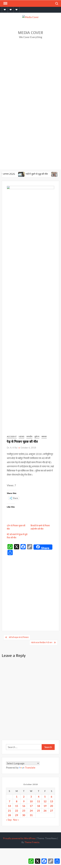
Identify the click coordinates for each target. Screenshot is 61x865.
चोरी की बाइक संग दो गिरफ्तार (19, 637)
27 (51, 810)
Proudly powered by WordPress (19, 838)
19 (45, 805)
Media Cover (30, 32)
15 (16, 805)
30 (23, 815)
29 (16, 815)
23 (23, 810)
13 (51, 801)
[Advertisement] (30, 73)
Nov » (16, 819)
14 (9, 805)
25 (38, 810)
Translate (30, 767)
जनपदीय (29, 436)
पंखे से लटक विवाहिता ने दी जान (41, 642)
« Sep (9, 819)
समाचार (44, 436)
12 (45, 801)
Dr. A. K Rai (12, 447)
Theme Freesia (32, 842)
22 (16, 810)
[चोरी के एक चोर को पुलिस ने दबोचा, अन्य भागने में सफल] (50, 173)
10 (31, 801)
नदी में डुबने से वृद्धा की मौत (32, 174)
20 (51, 805)
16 (23, 805)
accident (12, 436)
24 (31, 810)
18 (38, 805)
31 (31, 815)
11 (38, 801)
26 (45, 810)
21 (9, 810)
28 (9, 815)
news (21, 436)
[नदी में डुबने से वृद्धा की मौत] (17, 173)
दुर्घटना (36, 436)
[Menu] (5, 3)
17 (31, 805)
